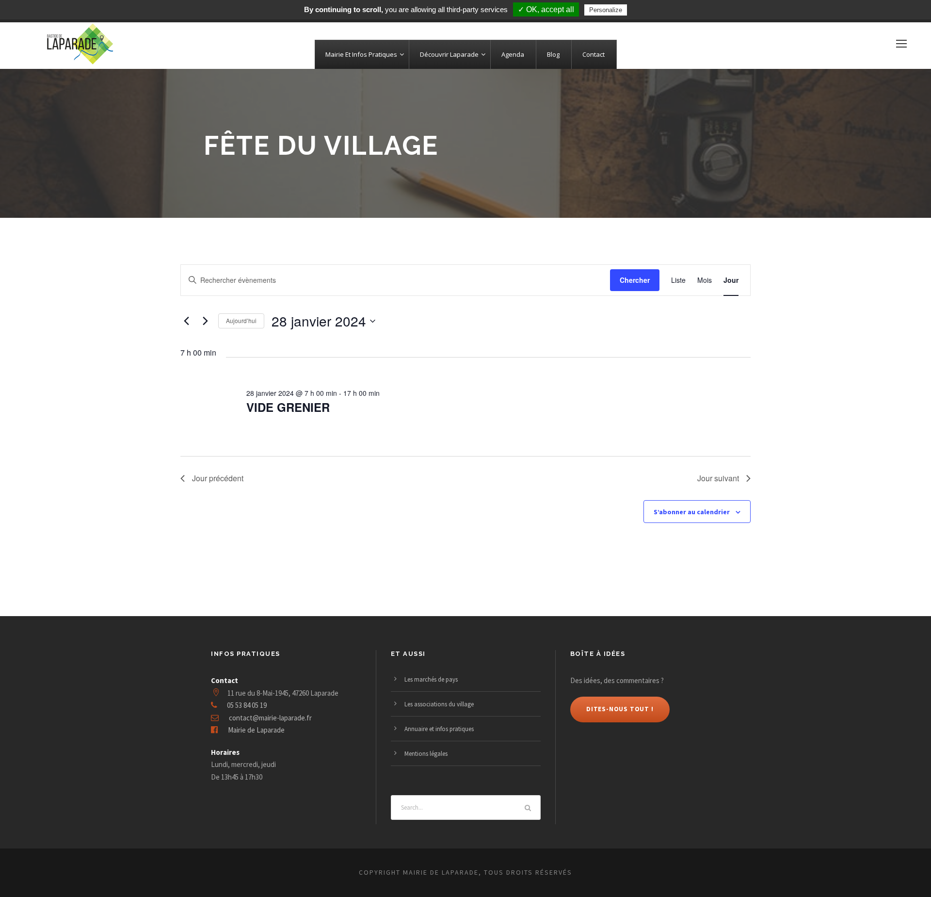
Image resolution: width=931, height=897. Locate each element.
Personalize (605, 10)
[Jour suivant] (205, 321)
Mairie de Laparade (256, 729)
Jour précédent (217, 478)
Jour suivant (718, 478)
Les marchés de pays (431, 679)
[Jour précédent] (186, 321)
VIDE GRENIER (288, 407)
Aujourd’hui (241, 320)
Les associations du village (439, 704)
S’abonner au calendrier (692, 511)
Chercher (635, 280)
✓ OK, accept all (546, 9)
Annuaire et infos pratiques (439, 729)
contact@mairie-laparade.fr (270, 717)
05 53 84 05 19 (247, 705)
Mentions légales (426, 754)
